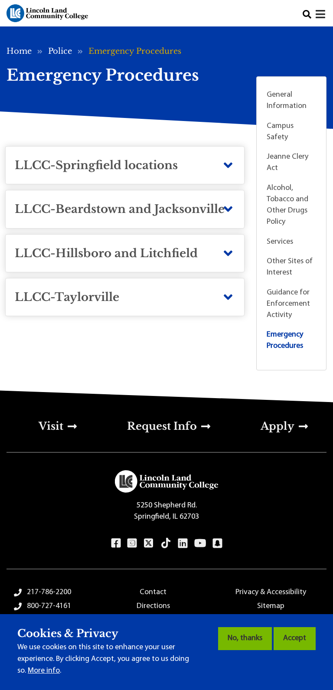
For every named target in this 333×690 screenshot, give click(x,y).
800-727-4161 (49, 606)
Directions (153, 606)
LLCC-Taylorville (67, 297)
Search (307, 14)
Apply (277, 426)
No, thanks (245, 638)
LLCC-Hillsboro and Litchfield (106, 253)
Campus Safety (280, 131)
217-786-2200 (49, 592)
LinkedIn (182, 543)
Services (280, 242)
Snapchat (217, 543)
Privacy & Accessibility (270, 592)
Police (60, 51)
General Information (287, 100)
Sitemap (270, 606)
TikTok (166, 543)
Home (19, 51)
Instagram (132, 543)
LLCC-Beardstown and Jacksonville (120, 209)
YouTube (200, 543)
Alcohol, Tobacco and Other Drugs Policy (287, 205)
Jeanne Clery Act (287, 162)
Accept (294, 638)
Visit (51, 426)
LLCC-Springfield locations (96, 165)
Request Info (162, 426)
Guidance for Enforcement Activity (288, 304)
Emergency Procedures (285, 340)
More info (44, 671)
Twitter (149, 543)
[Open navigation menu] (321, 15)
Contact (153, 592)
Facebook (116, 543)
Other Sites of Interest (290, 267)
